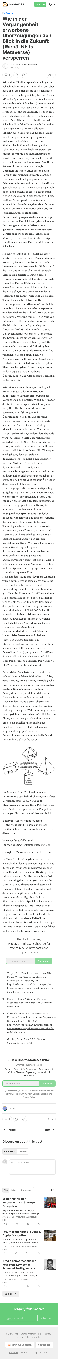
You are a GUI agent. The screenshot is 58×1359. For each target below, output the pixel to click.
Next (47, 1129)
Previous (12, 1129)
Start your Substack (21, 1344)
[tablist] (15, 1151)
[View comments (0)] (16, 75)
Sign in (51, 4)
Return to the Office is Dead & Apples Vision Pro (21, 1233)
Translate (9, 13)
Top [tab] (6, 1190)
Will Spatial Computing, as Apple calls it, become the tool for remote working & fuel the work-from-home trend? (21, 1241)
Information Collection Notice (34, 1093)
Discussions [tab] (26, 1190)
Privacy (47, 1333)
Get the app (44, 1344)
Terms (19, 1336)
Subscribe (40, 4)
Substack (13, 1352)
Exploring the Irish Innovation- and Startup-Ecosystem (18, 1202)
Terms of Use (44, 1090)
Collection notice (33, 1336)
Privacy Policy (29, 1096)
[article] (29, 1211)
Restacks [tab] (22, 1151)
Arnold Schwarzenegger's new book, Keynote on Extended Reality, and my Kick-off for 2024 (19, 1264)
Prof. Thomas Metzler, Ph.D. (23, 65)
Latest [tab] (14, 1190)
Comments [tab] (9, 1151)
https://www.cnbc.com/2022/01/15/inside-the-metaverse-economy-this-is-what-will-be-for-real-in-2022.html (30, 1028)
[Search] (52, 1190)
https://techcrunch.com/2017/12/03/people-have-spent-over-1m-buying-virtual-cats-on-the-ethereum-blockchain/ (30, 988)
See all (9, 1293)
